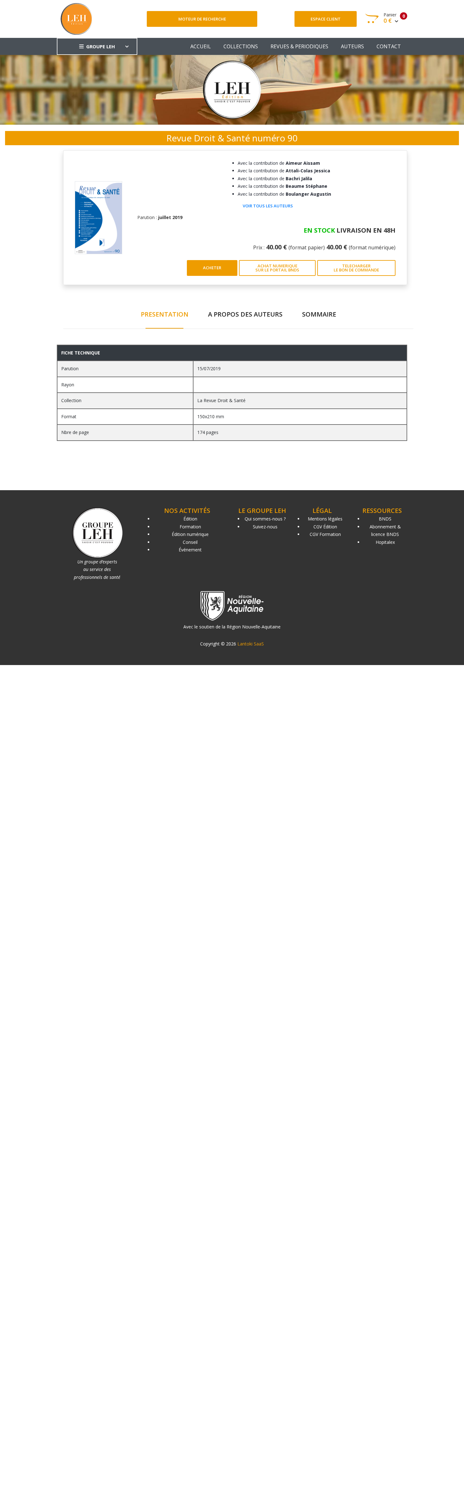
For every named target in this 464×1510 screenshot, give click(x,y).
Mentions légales (325, 519)
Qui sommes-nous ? (265, 519)
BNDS (385, 519)
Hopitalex (385, 542)
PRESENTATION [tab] (164, 314)
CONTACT (389, 46)
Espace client (326, 19)
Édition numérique (190, 534)
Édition (190, 519)
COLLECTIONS (240, 46)
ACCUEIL (200, 46)
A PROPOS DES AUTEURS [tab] (245, 314)
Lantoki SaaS (250, 644)
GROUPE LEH (100, 46)
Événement (190, 550)
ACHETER (212, 267)
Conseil (190, 542)
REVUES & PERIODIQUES (299, 46)
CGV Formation (325, 534)
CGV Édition (325, 527)
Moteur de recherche (202, 19)
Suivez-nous (265, 527)
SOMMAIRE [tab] (319, 314)
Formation (190, 527)
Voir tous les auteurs (268, 206)
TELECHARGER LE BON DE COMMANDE (356, 268)
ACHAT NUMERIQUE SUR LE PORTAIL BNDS (277, 268)
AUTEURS (352, 46)
